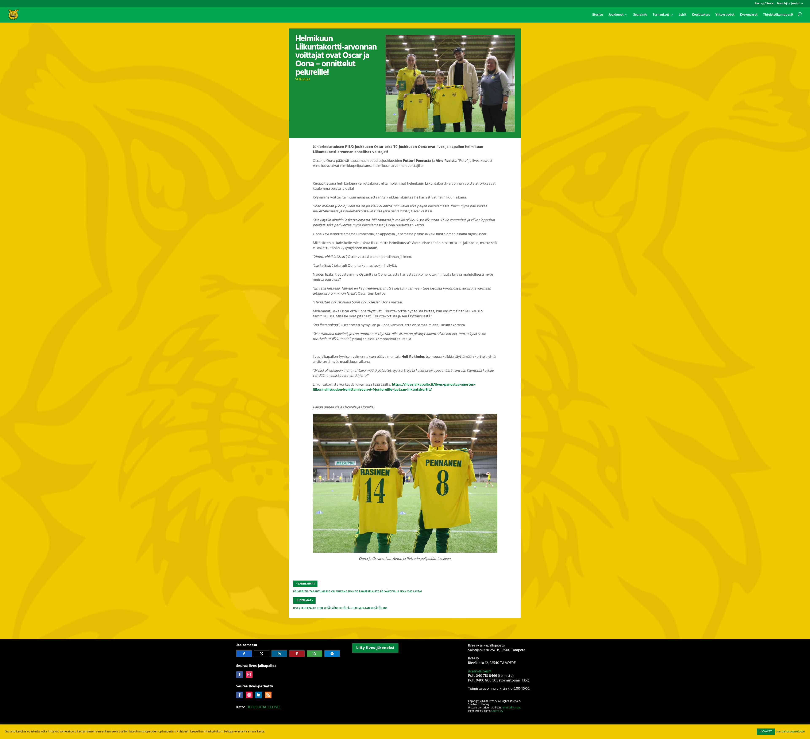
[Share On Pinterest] (297, 653)
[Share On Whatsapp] (314, 653)
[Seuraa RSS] (268, 695)
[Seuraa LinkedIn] (258, 695)
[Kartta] (405, 682)
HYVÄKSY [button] (766, 731)
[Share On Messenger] (332, 653)
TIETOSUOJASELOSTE (263, 707)
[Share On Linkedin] (279, 653)
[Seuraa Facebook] (239, 674)
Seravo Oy (497, 711)
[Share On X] (261, 653)
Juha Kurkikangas (511, 707)
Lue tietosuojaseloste (790, 732)
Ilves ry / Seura (764, 4)
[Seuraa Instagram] (249, 674)
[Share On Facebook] (244, 653)
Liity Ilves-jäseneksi (375, 648)
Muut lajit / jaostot (788, 4)
